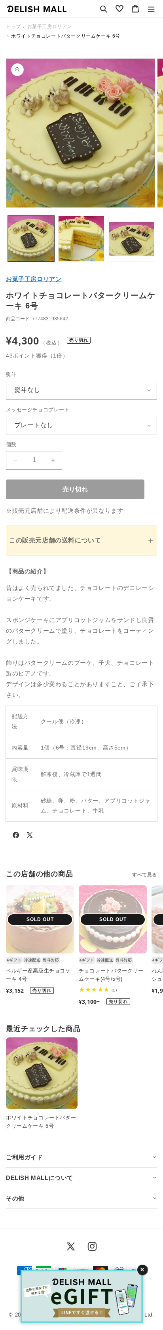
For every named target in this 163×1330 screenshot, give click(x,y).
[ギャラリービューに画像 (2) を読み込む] (81, 239)
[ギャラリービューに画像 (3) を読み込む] (131, 239)
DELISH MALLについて (39, 1177)
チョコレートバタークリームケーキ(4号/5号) (111, 975)
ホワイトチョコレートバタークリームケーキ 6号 (41, 1122)
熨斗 (11, 374)
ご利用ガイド (24, 1157)
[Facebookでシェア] (16, 836)
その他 (15, 1198)
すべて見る (144, 874)
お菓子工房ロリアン (33, 279)
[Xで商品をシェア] (30, 836)
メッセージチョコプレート (38, 410)
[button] (104, 9)
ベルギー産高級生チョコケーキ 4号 (38, 975)
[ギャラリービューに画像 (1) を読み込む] (31, 239)
